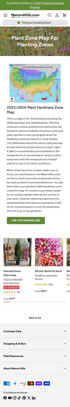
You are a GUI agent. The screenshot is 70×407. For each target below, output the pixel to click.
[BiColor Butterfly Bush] (49, 252)
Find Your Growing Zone (25, 220)
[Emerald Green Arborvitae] (17, 252)
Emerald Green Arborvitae (12, 273)
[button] (64, 15)
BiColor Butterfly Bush (48, 271)
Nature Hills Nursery (19, 392)
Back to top (35, 317)
